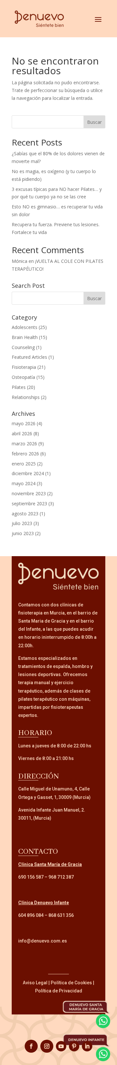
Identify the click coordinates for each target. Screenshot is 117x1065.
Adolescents (24, 327)
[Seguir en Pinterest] (74, 1046)
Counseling (23, 347)
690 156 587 (31, 877)
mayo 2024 (23, 483)
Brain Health (25, 337)
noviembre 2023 (29, 493)
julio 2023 (22, 523)
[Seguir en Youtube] (61, 1046)
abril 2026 (22, 433)
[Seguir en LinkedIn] (87, 1046)
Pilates (19, 387)
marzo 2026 (24, 443)
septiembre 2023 (29, 503)
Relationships (26, 397)
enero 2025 (24, 464)
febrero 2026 (25, 454)
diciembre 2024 (28, 473)
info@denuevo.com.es (42, 940)
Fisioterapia (24, 367)
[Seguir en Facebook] (31, 1046)
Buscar (94, 122)
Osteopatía (23, 377)
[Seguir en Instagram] (46, 1046)
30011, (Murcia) (34, 818)
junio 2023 (23, 533)
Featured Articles (29, 357)
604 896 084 (31, 915)
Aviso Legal (35, 982)
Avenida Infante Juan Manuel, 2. (51, 810)
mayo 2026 (23, 423)
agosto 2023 (25, 513)
